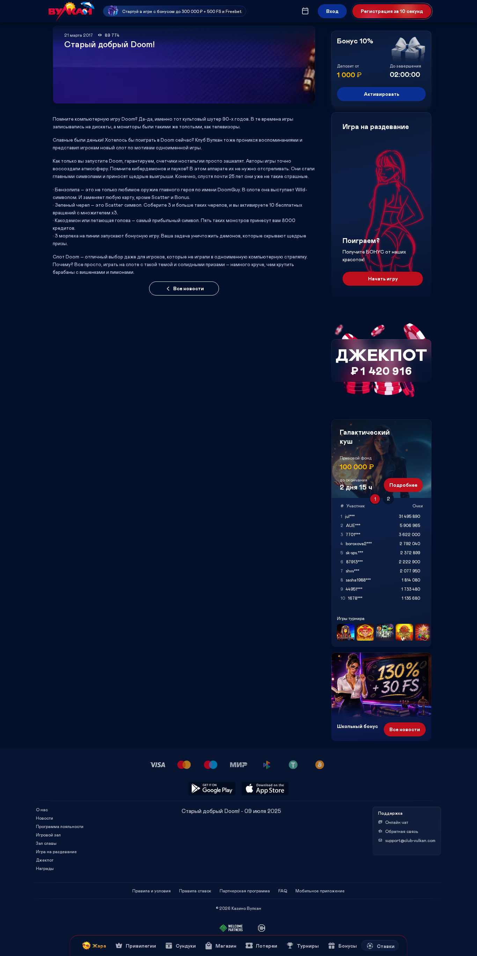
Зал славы (46, 843)
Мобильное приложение (320, 890)
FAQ (282, 890)
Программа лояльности (59, 826)
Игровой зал (48, 834)
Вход (332, 11)
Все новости (188, 288)
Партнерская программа (245, 890)
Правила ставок (195, 890)
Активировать (381, 94)
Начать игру (383, 278)
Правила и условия (151, 890)
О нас (42, 809)
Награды (45, 868)
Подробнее (403, 484)
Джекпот (44, 860)
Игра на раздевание (56, 851)
